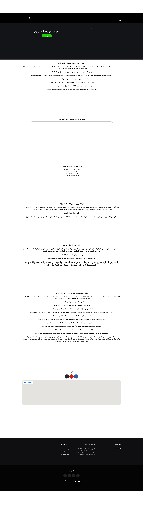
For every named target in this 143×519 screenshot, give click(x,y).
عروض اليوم (66, 451)
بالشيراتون (69, 89)
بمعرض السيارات (37, 209)
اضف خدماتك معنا (65, 454)
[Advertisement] (71, 6)
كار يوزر (80, 481)
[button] (47, 35)
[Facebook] (76, 376)
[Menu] (120, 20)
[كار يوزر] (26, 20)
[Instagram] (67, 376)
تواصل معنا (66, 448)
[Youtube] (71, 376)
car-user (73, 485)
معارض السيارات (67, 298)
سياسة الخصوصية (65, 481)
